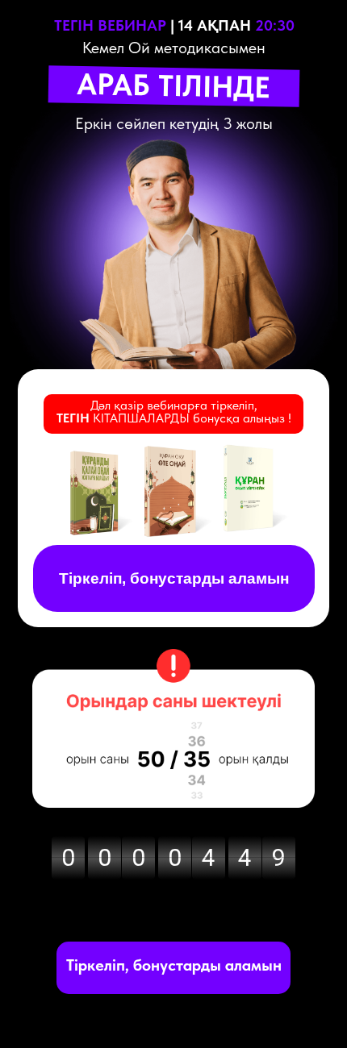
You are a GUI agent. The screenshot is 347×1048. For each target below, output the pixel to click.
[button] (174, 965)
